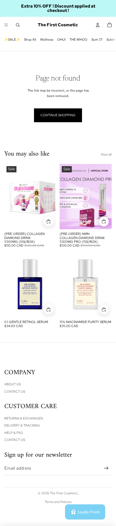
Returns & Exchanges (23, 418)
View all (106, 154)
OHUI (61, 39)
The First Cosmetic (64, 493)
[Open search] (18, 25)
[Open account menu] (98, 25)
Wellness (46, 39)
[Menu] (6, 25)
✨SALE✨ (12, 39)
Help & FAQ (13, 433)
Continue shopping (58, 115)
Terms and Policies (58, 502)
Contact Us (14, 391)
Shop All (30, 39)
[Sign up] (106, 468)
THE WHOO (78, 39)
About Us (12, 384)
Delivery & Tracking (22, 425)
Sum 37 (97, 39)
